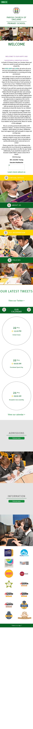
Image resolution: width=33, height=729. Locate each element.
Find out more (16, 438)
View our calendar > (16, 414)
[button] (4, 2)
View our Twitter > (16, 300)
